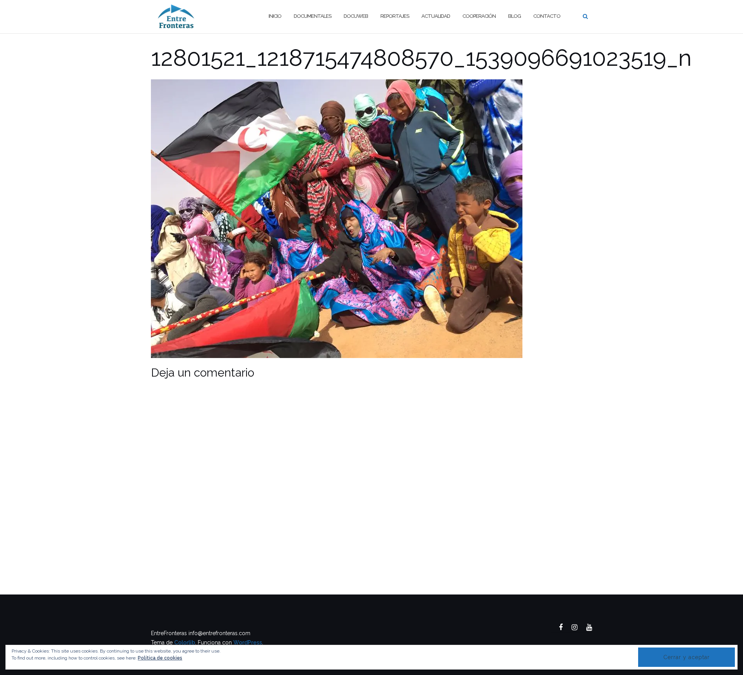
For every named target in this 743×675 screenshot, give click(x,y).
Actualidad (435, 16)
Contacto (546, 16)
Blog (514, 16)
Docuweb (356, 16)
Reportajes (394, 16)
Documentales (312, 16)
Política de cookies (160, 658)
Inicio (275, 16)
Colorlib (184, 642)
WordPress (247, 642)
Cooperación (479, 16)
